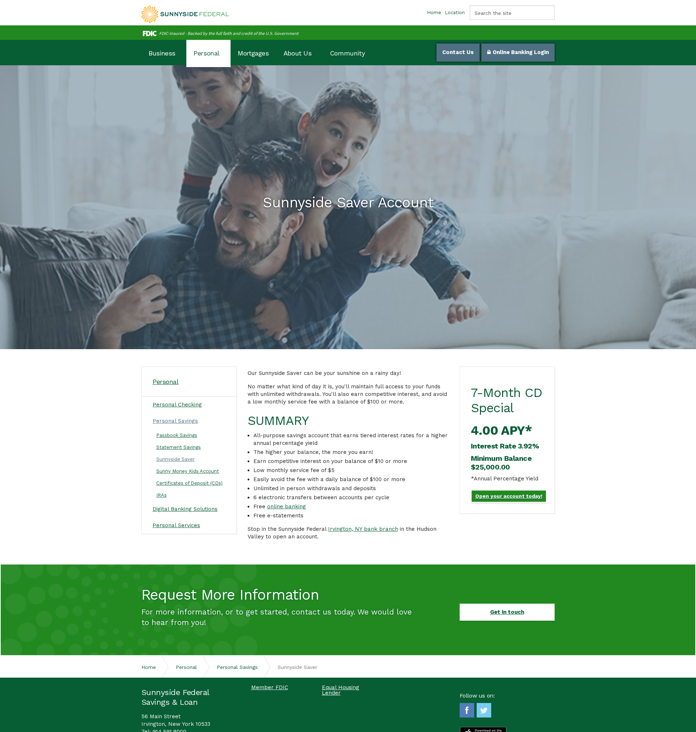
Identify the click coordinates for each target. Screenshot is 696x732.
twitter (484, 710)
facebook (467, 710)
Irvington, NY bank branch (363, 529)
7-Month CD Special (506, 400)
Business (162, 53)
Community (347, 53)
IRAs (161, 495)
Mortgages (253, 53)
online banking (286, 506)
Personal (207, 53)
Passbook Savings (176, 435)
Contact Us (458, 52)
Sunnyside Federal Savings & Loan (185, 14)
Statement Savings (178, 447)
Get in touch (507, 612)
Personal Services (176, 525)
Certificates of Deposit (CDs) (189, 483)
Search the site (493, 13)
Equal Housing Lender (340, 690)
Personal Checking (177, 404)
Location (455, 12)
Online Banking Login (521, 52)
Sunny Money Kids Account (187, 471)
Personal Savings (175, 421)
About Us (297, 53)
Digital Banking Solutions (185, 509)
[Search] (547, 13)
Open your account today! (508, 496)
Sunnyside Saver (175, 459)
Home (434, 12)
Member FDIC (269, 687)
